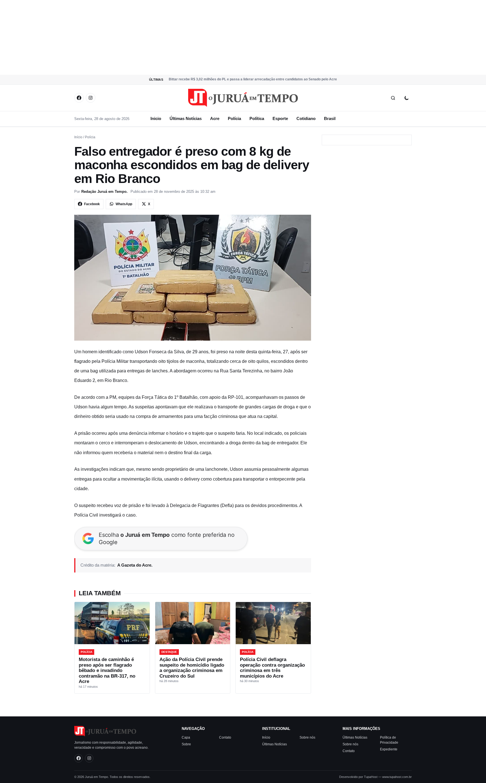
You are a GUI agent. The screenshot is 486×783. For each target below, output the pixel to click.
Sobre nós (307, 737)
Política (256, 118)
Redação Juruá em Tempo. (104, 191)
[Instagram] (90, 98)
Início (78, 137)
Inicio (155, 118)
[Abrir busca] (393, 97)
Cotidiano (306, 118)
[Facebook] (79, 98)
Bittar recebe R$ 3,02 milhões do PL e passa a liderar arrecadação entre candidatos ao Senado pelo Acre (253, 79)
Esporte (280, 118)
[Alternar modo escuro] (406, 97)
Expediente (388, 749)
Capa (186, 737)
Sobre (186, 744)
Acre (214, 118)
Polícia (234, 118)
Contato (225, 737)
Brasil (330, 118)
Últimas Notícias (186, 118)
